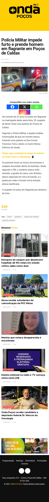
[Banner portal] (24, 445)
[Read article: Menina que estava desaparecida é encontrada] (24, 323)
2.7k (14, 382)
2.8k (14, 422)
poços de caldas (31, 217)
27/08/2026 (6, 422)
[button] (25, 25)
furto (9, 217)
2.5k (14, 269)
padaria (18, 217)
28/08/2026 (6, 269)
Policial (21, 62)
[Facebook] (12, 106)
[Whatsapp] (36, 106)
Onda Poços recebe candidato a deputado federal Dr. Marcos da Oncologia (19, 415)
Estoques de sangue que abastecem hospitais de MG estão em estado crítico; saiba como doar (22, 262)
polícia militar (9, 220)
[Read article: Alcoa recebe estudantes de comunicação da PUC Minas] (24, 285)
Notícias (14, 62)
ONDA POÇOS (17, 484)
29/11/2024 (5, 59)
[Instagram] (24, 112)
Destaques (7, 62)
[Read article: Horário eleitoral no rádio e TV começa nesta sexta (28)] (24, 360)
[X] (24, 106)
